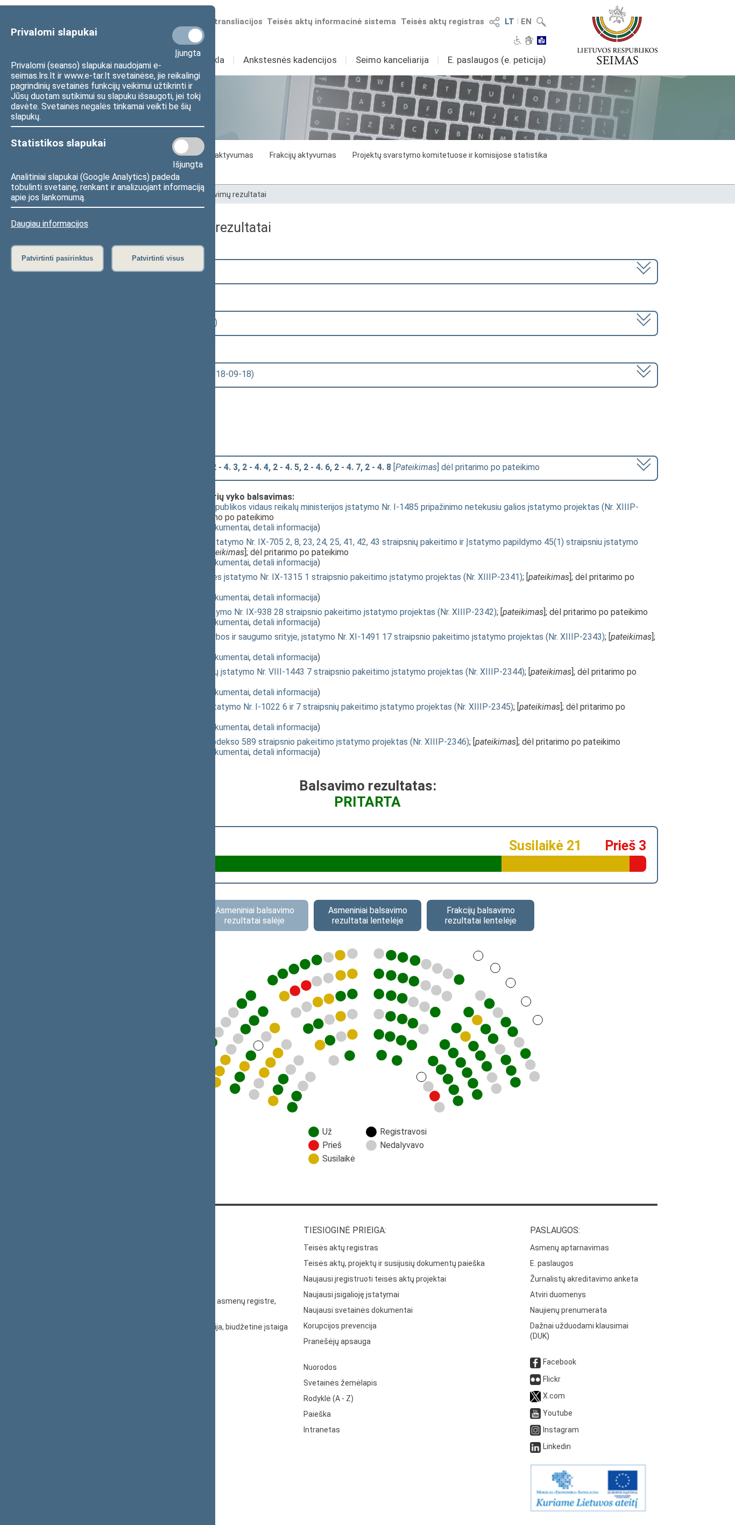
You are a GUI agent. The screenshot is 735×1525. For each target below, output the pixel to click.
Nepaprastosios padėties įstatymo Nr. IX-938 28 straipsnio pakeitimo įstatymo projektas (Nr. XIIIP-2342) (299, 612)
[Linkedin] (535, 1446)
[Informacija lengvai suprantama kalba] (541, 41)
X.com (554, 1395)
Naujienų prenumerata (568, 1310)
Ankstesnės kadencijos (290, 59)
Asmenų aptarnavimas (569, 1247)
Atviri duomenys (558, 1294)
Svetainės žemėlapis (340, 1383)
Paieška (317, 1414)
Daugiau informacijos (49, 224)
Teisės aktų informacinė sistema (331, 21)
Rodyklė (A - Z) (328, 1398)
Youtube (558, 1413)
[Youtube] (535, 1413)
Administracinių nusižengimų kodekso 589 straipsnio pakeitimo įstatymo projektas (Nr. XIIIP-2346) (285, 742)
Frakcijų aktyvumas (303, 155)
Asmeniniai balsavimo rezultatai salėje (254, 915)
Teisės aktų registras (442, 21)
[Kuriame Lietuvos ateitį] (588, 1509)
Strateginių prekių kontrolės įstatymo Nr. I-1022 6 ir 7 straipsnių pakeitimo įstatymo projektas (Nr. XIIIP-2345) (307, 707)
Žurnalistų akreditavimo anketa (584, 1279)
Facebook (559, 1362)
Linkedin (557, 1446)
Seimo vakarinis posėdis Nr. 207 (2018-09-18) (168, 374)
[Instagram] (535, 1429)
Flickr (552, 1379)
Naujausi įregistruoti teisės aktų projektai (374, 1279)
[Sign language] (529, 41)
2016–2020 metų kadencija (135, 270)
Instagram (561, 1429)
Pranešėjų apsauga (337, 1341)
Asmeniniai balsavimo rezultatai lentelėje (367, 915)
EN (526, 21)
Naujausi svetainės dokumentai (358, 1310)
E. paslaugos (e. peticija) (497, 59)
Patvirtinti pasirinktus (57, 258)
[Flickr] (535, 1379)
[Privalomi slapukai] (188, 35)
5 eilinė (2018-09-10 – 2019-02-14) (150, 322)
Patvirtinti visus (158, 258)
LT (509, 21)
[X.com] (535, 1395)
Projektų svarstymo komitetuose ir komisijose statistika (449, 155)
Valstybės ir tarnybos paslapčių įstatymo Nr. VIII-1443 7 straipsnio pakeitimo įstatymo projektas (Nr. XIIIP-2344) (313, 672)
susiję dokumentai (215, 527)
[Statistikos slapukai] (188, 146)
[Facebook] (535, 1362)
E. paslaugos (552, 1263)
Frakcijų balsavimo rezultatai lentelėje (481, 915)
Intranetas (321, 1429)
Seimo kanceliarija (392, 59)
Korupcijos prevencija (340, 1325)
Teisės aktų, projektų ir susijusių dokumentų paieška (394, 1263)
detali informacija (285, 527)
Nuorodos (320, 1367)
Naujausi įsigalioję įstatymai (351, 1294)
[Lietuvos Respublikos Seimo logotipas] (617, 35)
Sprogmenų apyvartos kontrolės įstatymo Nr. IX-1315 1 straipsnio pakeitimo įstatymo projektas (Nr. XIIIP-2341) (311, 577)
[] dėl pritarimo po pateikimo (311, 467)
